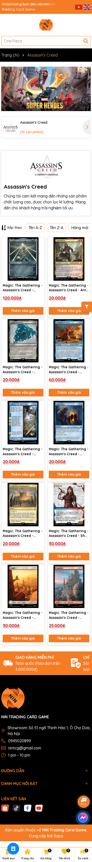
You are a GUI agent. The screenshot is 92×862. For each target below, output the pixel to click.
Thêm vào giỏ (23, 311)
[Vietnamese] (79, 6)
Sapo (58, 835)
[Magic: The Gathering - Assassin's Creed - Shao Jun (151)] (69, 504)
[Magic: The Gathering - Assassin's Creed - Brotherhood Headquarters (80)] (23, 504)
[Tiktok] (16, 807)
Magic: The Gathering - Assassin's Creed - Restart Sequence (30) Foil (22, 369)
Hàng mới (79, 227)
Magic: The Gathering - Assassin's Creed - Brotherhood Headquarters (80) (22, 533)
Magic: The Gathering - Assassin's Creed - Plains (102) (22, 615)
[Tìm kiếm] (86, 41)
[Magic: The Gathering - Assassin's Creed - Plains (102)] (23, 586)
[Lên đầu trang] (82, 832)
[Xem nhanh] (39, 260)
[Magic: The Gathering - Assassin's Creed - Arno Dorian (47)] (69, 259)
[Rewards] (13, 849)
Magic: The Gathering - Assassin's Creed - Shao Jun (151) (69, 533)
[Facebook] (28, 807)
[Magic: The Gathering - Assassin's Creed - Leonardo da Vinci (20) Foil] (69, 341)
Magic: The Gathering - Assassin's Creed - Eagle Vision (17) (69, 451)
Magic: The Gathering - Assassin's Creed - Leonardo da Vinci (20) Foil (69, 369)
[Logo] (46, 25)
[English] (87, 6)
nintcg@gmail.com (24, 747)
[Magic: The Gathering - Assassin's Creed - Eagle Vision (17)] (69, 422)
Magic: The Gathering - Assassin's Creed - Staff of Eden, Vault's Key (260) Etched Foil (22, 288)
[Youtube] (39, 807)
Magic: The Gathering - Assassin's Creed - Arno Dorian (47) (69, 288)
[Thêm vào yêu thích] (39, 243)
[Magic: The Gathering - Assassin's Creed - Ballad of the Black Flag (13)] (23, 422)
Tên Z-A (56, 227)
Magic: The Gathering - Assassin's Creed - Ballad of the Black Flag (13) (22, 451)
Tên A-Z (35, 227)
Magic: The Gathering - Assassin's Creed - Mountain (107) (69, 615)
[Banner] (46, 89)
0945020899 (19, 740)
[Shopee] (5, 807)
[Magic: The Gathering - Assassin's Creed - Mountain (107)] (69, 586)
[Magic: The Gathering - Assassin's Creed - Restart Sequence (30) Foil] (23, 341)
